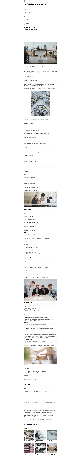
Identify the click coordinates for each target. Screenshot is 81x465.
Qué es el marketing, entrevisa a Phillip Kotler (31, 426)
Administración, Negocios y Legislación (29, 3)
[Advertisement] (40, 37)
